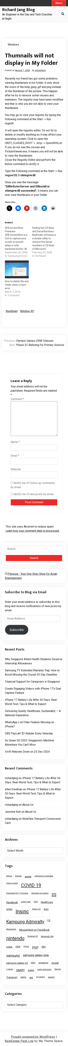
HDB (36, 902)
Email (15, 455)
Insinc (22, 911)
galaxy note (26, 902)
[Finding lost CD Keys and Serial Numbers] (46, 242)
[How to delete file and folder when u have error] (17, 269)
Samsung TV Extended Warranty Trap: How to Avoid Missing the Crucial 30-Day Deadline (32, 672)
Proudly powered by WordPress (33, 1036)
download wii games (39, 893)
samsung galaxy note (36, 955)
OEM (18, 946)
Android (18, 876)
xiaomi (51, 977)
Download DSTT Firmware (17, 893)
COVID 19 (31, 885)
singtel (55, 963)
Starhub (58, 969)
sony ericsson (44, 969)
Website (16, 469)
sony (31, 970)
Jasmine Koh (13, 811)
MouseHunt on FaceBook (34, 929)
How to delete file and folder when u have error (17, 285)
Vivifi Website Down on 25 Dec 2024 (27, 751)
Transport (11, 977)
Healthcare (47, 902)
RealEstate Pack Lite (19, 1041)
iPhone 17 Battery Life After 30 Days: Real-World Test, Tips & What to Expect (31, 702)
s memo (9, 969)
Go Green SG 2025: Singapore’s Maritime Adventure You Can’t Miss (29, 742)
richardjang (40, 70)
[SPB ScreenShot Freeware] (18, 242)
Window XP (27, 311)
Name (15, 442)
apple (28, 876)
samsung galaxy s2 (17, 963)
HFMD (9, 909)
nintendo (15, 938)
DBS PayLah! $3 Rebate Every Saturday (29, 733)
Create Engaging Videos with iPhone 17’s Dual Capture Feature (33, 690)
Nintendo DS (33, 936)
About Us (27, 804)
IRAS (46, 909)
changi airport (12, 883)
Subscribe (17, 630)
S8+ (43, 946)
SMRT (20, 970)
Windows (13, 44)
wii (31, 977)
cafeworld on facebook (44, 876)
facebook (12, 902)
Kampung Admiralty (25, 921)
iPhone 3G (36, 909)
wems (23, 977)
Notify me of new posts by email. (34, 494)
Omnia (26, 946)
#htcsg (9, 876)
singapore (43, 962)
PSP (35, 947)
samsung (13, 956)
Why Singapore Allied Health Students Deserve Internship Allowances (33, 661)
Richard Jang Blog (18, 9)
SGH (33, 962)
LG (48, 920)
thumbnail (11, 311)
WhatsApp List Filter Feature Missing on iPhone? (29, 724)
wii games (40, 977)
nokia (9, 946)
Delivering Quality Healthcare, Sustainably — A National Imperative (33, 713)
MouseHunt (11, 929)
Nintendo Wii (47, 936)
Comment (17, 399)
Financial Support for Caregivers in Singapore (32, 681)
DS (54, 894)
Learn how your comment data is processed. (32, 530)
